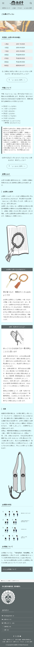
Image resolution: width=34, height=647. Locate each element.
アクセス (22, 641)
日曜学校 (7, 626)
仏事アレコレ (16, 641)
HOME (4, 639)
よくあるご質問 (28, 641)
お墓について (9, 641)
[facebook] (14, 636)
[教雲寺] (17, 3)
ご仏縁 (3, 641)
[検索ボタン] (31, 3)
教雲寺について (10, 639)
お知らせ (7, 619)
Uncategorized (9, 615)
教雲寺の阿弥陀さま (26, 639)
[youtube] (20, 636)
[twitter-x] (16, 636)
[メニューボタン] (3, 3)
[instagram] (18, 636)
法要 (6, 630)
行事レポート (9, 623)
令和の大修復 (18, 639)
